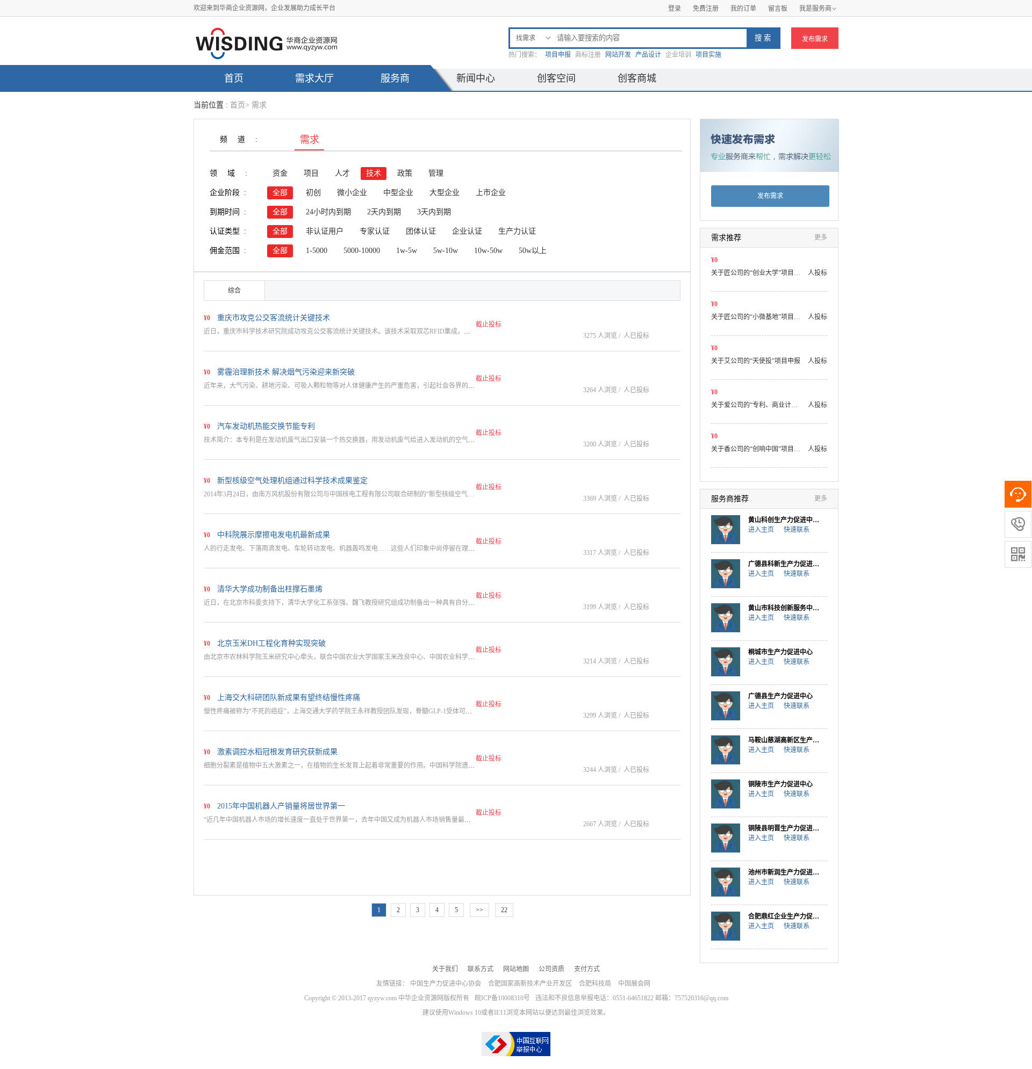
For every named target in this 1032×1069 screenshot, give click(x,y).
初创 (313, 193)
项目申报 (558, 55)
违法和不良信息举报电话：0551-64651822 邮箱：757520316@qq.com (631, 998)
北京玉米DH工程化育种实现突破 (271, 643)
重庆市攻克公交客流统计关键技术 (273, 318)
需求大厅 (314, 78)
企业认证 (467, 231)
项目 (311, 173)
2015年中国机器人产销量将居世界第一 (281, 806)
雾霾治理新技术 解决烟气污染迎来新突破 (286, 372)
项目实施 (708, 55)
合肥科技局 (595, 983)
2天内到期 (384, 212)
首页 (233, 78)
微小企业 (352, 193)
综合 (234, 290)
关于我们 (445, 969)
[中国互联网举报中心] (516, 1044)
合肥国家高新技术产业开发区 (530, 983)
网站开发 (618, 55)
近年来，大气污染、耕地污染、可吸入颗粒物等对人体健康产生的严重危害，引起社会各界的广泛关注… (352, 385)
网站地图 (516, 969)
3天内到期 (434, 212)
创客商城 (637, 78)
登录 (674, 8)
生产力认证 (517, 231)
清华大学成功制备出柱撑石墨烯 (269, 589)
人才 (342, 173)
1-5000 (316, 251)
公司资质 (551, 969)
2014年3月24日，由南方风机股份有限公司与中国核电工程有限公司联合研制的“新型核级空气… (339, 494)
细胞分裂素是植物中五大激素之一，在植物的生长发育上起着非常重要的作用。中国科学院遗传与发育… (352, 765)
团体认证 (421, 231)
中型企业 (398, 193)
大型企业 (444, 193)
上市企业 (491, 193)
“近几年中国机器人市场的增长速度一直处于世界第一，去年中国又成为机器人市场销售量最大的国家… (350, 820)
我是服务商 (818, 8)
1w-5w (406, 251)
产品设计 (648, 55)
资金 (280, 173)
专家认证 (375, 231)
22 (504, 910)
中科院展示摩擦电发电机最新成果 (273, 535)
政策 (404, 173)
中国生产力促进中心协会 (445, 983)
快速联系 (796, 529)
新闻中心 (475, 78)
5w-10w (445, 251)
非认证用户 (324, 231)
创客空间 (556, 78)
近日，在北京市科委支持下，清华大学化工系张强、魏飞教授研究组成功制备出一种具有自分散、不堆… (352, 602)
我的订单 (743, 8)
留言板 (777, 8)
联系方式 (480, 969)
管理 (435, 173)
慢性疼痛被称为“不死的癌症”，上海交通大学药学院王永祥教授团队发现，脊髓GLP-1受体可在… (341, 711)
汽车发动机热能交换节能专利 (266, 426)
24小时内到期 (328, 212)
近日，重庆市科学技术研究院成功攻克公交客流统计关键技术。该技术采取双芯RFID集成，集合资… (347, 331)
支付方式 (587, 969)
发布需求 (815, 39)
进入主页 (761, 529)
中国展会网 (634, 983)
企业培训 (678, 55)
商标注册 (588, 55)
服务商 (395, 78)
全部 (280, 193)
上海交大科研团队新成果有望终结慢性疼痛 (288, 698)
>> (479, 910)
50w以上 (533, 251)
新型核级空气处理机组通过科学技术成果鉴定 (292, 480)
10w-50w (488, 251)
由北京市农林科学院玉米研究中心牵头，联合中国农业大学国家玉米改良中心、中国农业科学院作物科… (352, 657)
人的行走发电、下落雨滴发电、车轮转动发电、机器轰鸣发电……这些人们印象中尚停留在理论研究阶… (352, 548)
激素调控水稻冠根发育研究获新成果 (277, 752)
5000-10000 (361, 251)
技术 (373, 173)
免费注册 (706, 8)
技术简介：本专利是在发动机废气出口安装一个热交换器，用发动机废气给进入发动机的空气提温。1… (350, 440)
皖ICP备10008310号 (502, 998)
